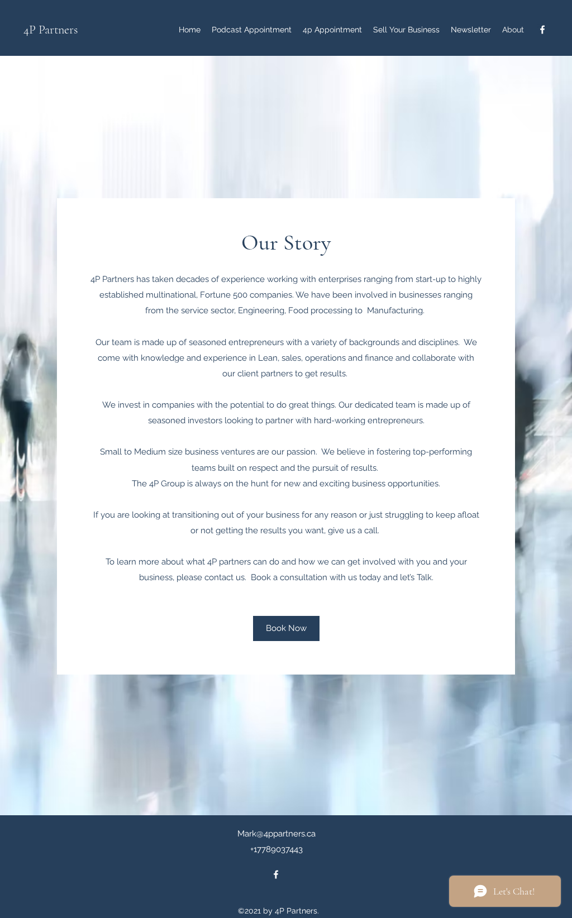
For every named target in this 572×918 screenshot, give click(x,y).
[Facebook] (542, 29)
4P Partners (50, 29)
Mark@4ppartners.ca (276, 834)
